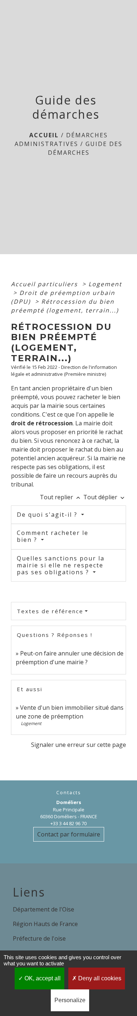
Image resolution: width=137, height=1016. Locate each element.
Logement (105, 284)
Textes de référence (50, 611)
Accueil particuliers (45, 284)
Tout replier (61, 497)
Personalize (69, 1000)
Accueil (44, 135)
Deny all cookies (99, 978)
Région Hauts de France (45, 924)
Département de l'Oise (43, 909)
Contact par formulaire (68, 834)
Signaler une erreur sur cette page (78, 745)
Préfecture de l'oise (39, 938)
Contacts (68, 792)
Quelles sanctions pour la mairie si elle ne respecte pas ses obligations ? (60, 565)
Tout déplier (104, 497)
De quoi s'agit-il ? (48, 515)
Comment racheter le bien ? (52, 536)
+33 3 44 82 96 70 (68, 823)
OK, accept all (42, 978)
